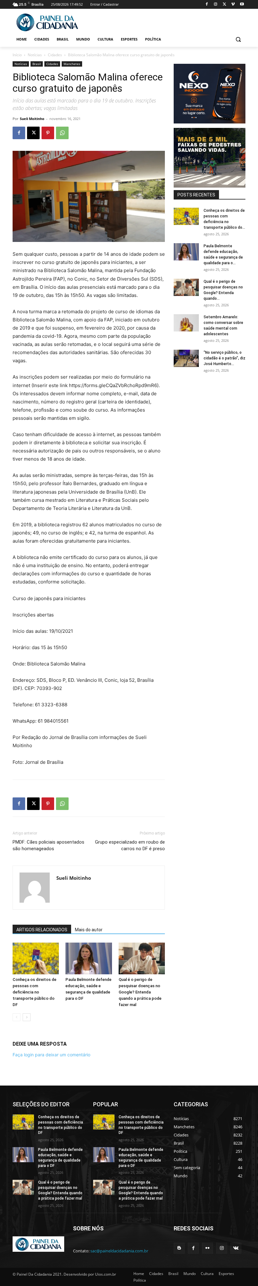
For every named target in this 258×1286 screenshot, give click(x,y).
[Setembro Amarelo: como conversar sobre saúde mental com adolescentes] (186, 322)
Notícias (35, 54)
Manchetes (72, 64)
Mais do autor (89, 929)
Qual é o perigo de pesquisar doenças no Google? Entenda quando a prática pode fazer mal (140, 992)
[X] (224, 4)
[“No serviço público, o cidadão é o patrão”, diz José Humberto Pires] (186, 358)
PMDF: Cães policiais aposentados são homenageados (48, 845)
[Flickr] (207, 1248)
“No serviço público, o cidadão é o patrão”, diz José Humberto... (224, 358)
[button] (238, 39)
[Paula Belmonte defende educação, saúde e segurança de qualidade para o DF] (88, 958)
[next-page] (27, 1017)
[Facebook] (206, 4)
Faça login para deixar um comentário (51, 1054)
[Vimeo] (233, 4)
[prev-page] (16, 1017)
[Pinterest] (48, 133)
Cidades (55, 54)
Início (17, 54)
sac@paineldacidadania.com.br (119, 1251)
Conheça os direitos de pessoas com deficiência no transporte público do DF (34, 992)
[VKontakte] (235, 1248)
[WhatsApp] (62, 133)
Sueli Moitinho (32, 118)
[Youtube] (241, 4)
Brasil (36, 64)
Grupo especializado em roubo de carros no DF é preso (130, 845)
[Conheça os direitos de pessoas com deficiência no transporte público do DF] (36, 958)
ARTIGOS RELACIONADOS (41, 929)
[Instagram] (215, 4)
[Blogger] (179, 1248)
